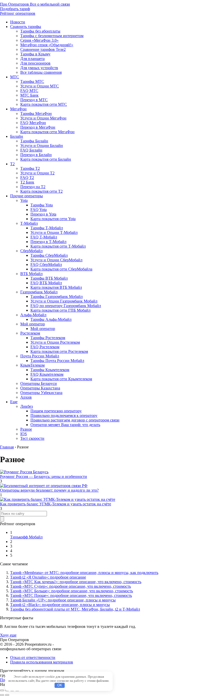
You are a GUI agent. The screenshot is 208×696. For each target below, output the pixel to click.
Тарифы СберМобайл (49, 255)
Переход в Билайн (36, 155)
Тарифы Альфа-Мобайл (51, 319)
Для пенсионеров (35, 63)
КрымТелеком (32, 365)
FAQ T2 (27, 177)
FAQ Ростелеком (44, 347)
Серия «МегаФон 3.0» (39, 40)
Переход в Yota (43, 214)
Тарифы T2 (30, 168)
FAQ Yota (38, 209)
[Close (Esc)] (2, 690)
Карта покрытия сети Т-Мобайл (58, 246)
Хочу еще (8, 635)
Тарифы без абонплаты (40, 31)
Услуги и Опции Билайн (41, 145)
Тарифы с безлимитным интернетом (51, 36)
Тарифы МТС (32, 81)
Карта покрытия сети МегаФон (47, 132)
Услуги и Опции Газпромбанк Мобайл (63, 301)
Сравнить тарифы (25, 26)
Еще (14, 402)
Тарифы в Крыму (35, 54)
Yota (24, 200)
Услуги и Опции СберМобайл (56, 260)
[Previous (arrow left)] (2, 695)
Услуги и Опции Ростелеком (55, 342)
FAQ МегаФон (33, 122)
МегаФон (18, 109)
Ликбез (26, 406)
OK (59, 685)
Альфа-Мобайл (33, 315)
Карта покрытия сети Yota (53, 219)
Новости (17, 22)
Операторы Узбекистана (41, 392)
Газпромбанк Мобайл (39, 292)
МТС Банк (29, 95)
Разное (26, 429)
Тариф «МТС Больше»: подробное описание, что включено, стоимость (71, 591)
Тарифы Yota (41, 205)
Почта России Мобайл (39, 356)
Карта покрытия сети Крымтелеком (61, 379)
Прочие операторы (26, 196)
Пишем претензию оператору (56, 411)
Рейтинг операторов (17, 13)
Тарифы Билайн (34, 141)
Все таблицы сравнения (41, 72)
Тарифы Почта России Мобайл (57, 360)
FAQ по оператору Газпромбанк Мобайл (65, 306)
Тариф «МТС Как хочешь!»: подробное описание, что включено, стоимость (75, 582)
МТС (14, 77)
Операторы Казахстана (40, 388)
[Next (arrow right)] (7, 695)
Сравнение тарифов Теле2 (43, 49)
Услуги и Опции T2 (37, 173)
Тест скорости (32, 438)
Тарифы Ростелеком (47, 338)
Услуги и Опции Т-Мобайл (54, 232)
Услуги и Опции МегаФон (43, 118)
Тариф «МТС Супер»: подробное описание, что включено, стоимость (70, 586)
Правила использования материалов (41, 662)
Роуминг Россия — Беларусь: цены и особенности (43, 476)
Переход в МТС (34, 100)
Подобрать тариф (15, 9)
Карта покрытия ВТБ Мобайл (56, 287)
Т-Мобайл (29, 223)
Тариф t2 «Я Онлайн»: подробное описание (48, 577)
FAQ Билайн (31, 150)
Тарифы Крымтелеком (49, 370)
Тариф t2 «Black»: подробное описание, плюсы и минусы (60, 604)
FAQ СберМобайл (46, 264)
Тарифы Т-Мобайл (46, 228)
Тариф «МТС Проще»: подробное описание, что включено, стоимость (71, 595)
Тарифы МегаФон (36, 113)
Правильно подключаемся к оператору (63, 415)
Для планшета (32, 58)
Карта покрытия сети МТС (43, 104)
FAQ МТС (29, 90)
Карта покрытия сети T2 (41, 191)
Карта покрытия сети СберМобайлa (61, 269)
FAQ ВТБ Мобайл (46, 283)
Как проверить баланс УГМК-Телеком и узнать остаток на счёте (55, 504)
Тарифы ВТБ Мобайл (49, 278)
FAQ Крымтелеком (46, 374)
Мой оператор (32, 324)
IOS (23, 434)
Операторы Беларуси (38, 383)
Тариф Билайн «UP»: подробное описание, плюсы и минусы (63, 600)
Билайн (16, 136)
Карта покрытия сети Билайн (45, 159)
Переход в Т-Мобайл (48, 241)
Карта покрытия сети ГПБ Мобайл (60, 310)
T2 (12, 164)
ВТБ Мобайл (31, 273)
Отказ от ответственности (32, 657)
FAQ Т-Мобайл (43, 237)
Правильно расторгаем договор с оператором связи (74, 420)
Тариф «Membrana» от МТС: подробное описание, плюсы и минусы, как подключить (84, 572)
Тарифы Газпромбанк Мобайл (56, 296)
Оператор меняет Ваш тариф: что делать (65, 424)
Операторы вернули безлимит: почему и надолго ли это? (49, 490)
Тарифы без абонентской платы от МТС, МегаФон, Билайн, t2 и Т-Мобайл (75, 609)
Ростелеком (30, 333)
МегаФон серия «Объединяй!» (46, 45)
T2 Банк (27, 182)
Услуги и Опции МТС (39, 86)
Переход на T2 (32, 187)
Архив (26, 397)
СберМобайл (31, 251)
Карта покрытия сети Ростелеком (59, 351)
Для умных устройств (39, 68)
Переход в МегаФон (37, 127)
